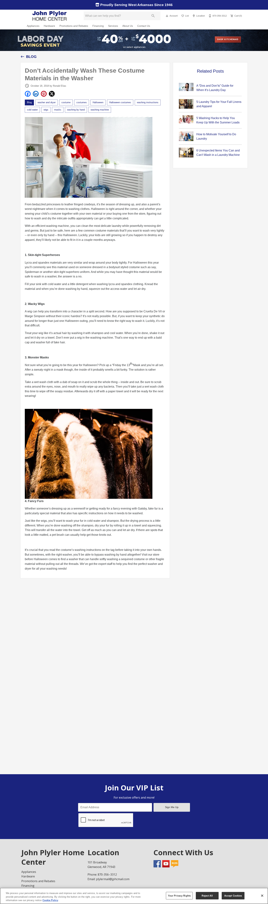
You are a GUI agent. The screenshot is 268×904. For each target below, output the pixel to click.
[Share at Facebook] (28, 94)
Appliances (33, 26)
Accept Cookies (233, 895)
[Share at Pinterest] (44, 94)
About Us (127, 26)
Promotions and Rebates (73, 26)
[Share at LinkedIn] (36, 94)
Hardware (49, 26)
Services (113, 26)
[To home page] (49, 15)
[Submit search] (153, 16)
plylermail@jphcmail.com (112, 879)
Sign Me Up (171, 807)
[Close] (262, 896)
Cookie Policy (50, 900)
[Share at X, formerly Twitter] (52, 94)
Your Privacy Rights (179, 895)
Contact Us (143, 26)
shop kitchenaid (227, 39)
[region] (134, 896)
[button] (167, 16)
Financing (98, 26)
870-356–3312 (107, 875)
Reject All (207, 895)
